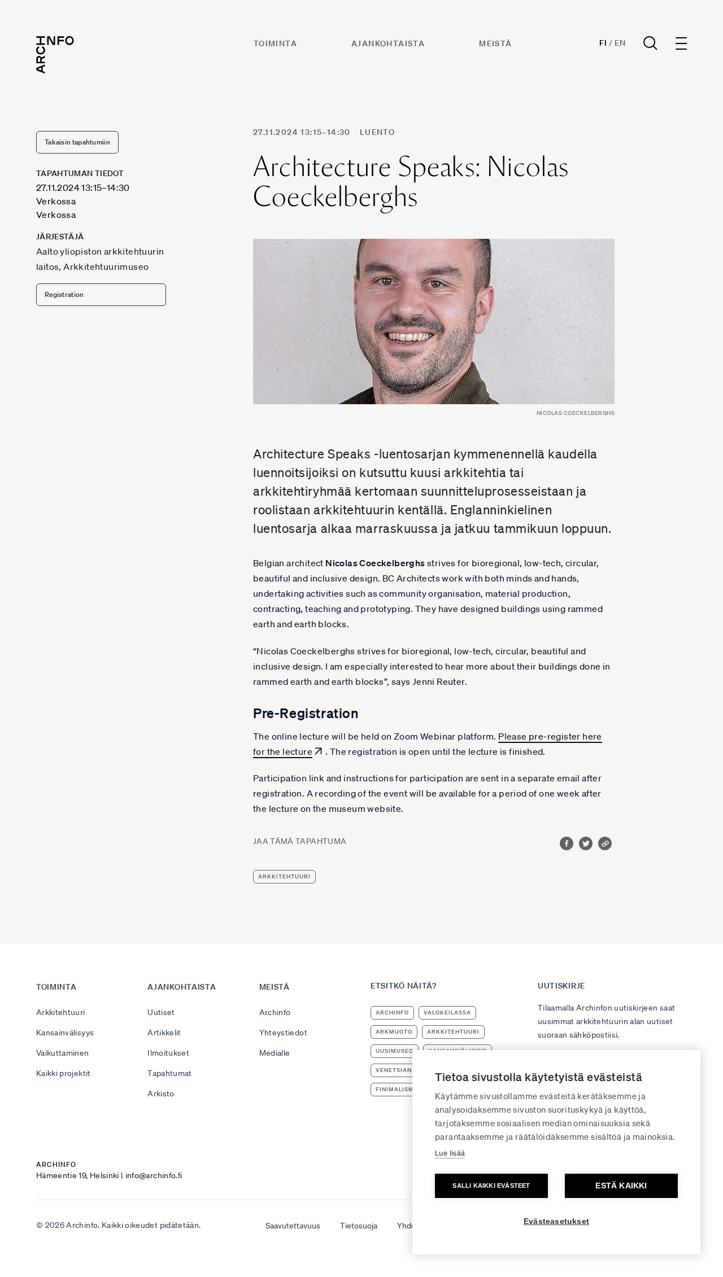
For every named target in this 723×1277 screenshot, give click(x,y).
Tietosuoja (358, 1226)
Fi (603, 43)
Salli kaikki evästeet (491, 1185)
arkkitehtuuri (284, 876)
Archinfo (275, 1012)
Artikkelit (164, 1032)
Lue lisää (450, 1153)
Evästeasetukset (556, 1221)
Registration (64, 294)
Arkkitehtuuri (60, 1012)
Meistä (495, 43)
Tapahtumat (169, 1073)
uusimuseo (394, 1051)
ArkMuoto (394, 1031)
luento (377, 132)
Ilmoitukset (168, 1053)
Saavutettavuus (292, 1226)
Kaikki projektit (63, 1073)
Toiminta (275, 43)
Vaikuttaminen (62, 1053)
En (620, 43)
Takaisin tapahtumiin (77, 142)
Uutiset (161, 1012)
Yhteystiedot (283, 1032)
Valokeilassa (447, 1012)
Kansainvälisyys (65, 1032)
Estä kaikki (621, 1186)
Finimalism (395, 1089)
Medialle (274, 1053)
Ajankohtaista (388, 43)
